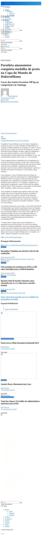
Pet (6, 458)
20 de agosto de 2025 (8, 98)
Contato (11, 15)
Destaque (4, 380)
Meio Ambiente (10, 451)
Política (7, 27)
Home (7, 9)
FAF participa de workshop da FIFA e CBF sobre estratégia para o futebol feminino (19, 268)
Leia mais (4, 352)
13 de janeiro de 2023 (8, 390)
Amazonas (8, 237)
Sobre (7, 3)
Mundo (7, 37)
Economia (8, 19)
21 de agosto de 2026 (8, 273)
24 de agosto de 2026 (8, 257)
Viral (6, 465)
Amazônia (8, 434)
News (7, 454)
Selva (6, 464)
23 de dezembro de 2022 (9, 409)
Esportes (8, 60)
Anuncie (11, 13)
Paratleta (19, 237)
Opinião (7, 456)
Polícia (7, 31)
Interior (7, 449)
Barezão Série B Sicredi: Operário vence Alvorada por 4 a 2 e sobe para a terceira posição (18, 283)
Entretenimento (10, 443)
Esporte (13, 237)
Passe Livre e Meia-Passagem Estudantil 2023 (20, 343)
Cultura (7, 33)
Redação (15, 96)
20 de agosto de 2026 (8, 289)
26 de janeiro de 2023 (8, 349)
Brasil (7, 24)
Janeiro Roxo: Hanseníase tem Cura (16, 384)
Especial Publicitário (11, 309)
